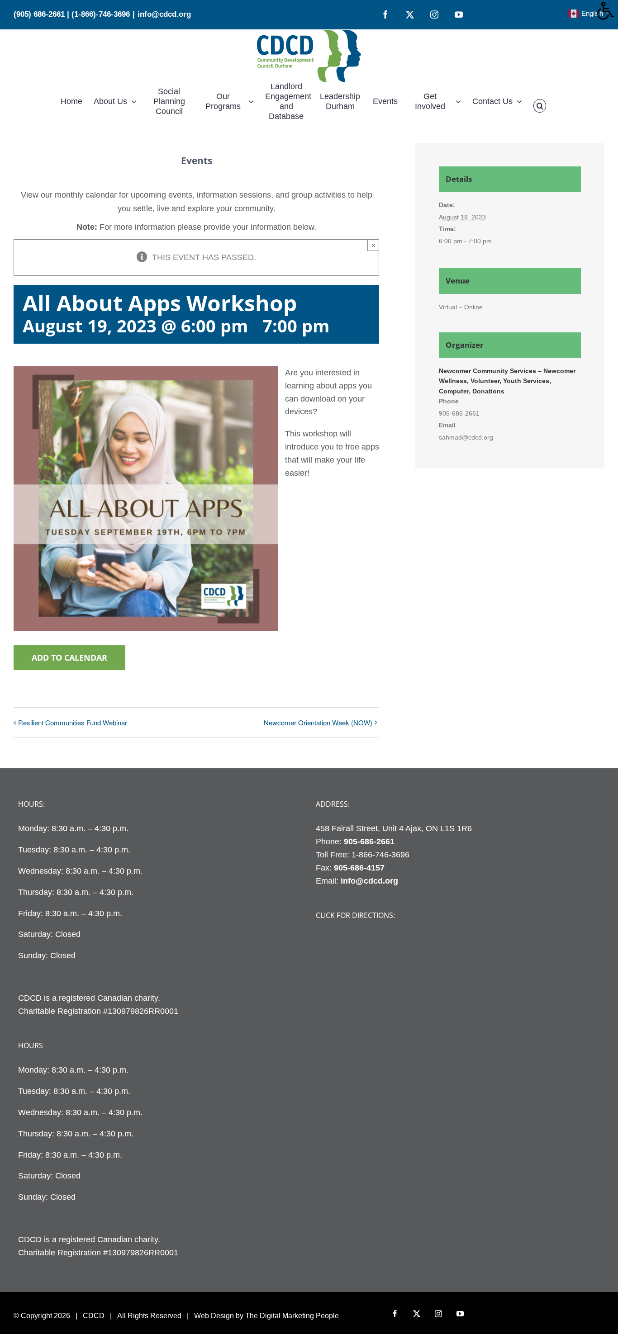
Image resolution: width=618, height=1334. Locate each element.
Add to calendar (69, 657)
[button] (539, 106)
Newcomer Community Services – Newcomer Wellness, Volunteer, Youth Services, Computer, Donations (507, 381)
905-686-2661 (369, 841)
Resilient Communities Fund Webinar (72, 722)
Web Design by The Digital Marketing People (266, 1316)
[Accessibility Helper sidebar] (607, 11)
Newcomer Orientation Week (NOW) (318, 722)
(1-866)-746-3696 (100, 14)
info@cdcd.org (164, 14)
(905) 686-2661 (39, 14)
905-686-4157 (359, 867)
